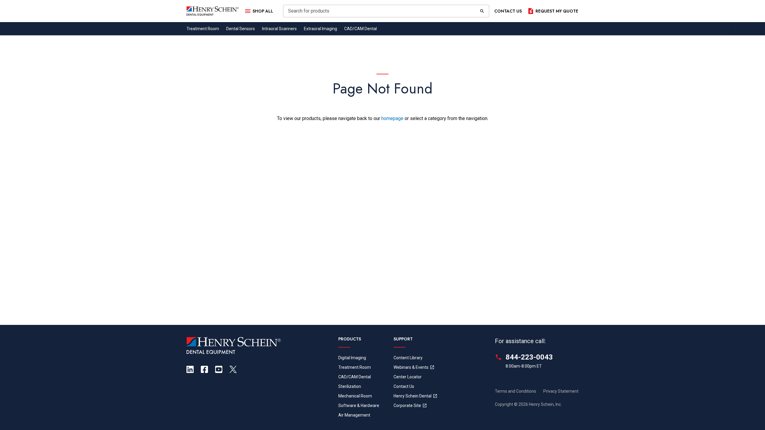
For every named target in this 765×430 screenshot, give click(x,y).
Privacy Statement (561, 391)
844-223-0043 (529, 357)
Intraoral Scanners (279, 28)
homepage (392, 118)
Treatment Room (202, 28)
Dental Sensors (240, 28)
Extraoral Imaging (320, 28)
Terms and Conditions (515, 391)
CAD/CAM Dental (360, 28)
